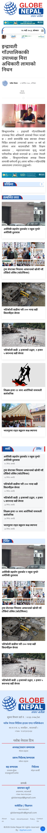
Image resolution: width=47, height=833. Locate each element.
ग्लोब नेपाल (14, 83)
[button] (43, 31)
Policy (32, 819)
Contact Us (40, 820)
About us (4, 820)
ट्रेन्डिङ (6, 541)
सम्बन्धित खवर (11, 197)
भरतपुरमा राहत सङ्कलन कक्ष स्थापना (20, 430)
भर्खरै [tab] (7, 449)
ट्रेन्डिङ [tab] (38, 449)
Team (12, 819)
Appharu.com (25, 830)
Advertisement (22, 819)
